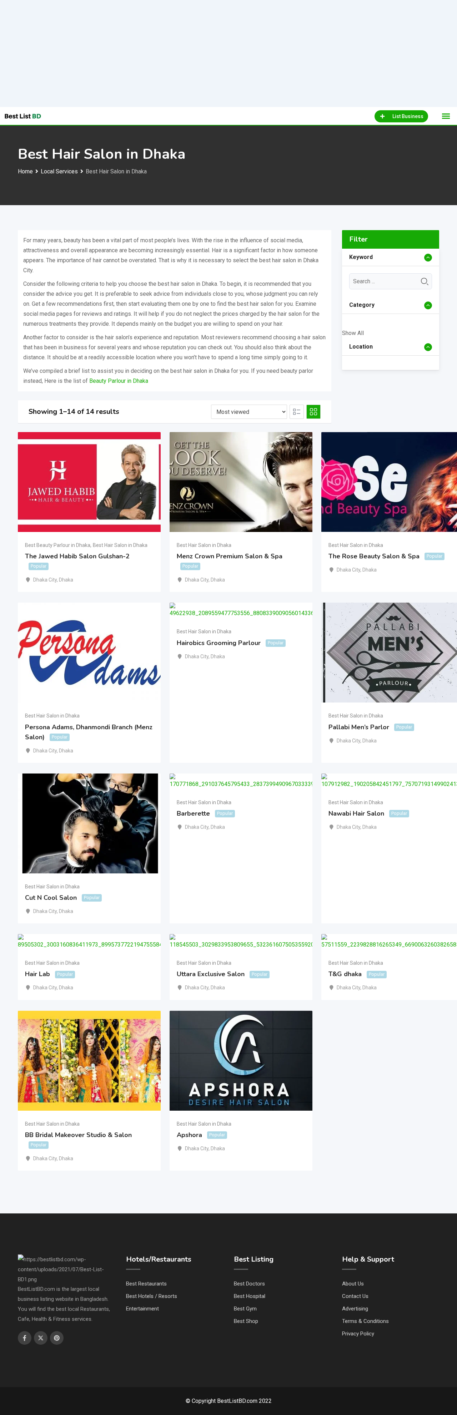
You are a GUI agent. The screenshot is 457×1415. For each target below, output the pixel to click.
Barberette (193, 813)
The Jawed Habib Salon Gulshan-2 (77, 556)
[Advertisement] (228, 53)
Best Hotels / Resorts (151, 1296)
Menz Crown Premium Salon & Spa (229, 556)
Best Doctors (249, 1283)
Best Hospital (249, 1296)
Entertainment (142, 1308)
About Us (353, 1283)
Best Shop (246, 1321)
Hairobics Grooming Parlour (219, 643)
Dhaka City (45, 580)
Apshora (189, 1135)
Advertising (355, 1308)
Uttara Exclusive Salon (211, 974)
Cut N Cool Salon (51, 897)
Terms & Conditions (365, 1321)
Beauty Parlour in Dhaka (118, 380)
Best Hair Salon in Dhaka (120, 545)
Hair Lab (37, 974)
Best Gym (245, 1308)
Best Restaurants (146, 1283)
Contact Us (355, 1296)
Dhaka (66, 580)
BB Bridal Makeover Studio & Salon (78, 1135)
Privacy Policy (358, 1333)
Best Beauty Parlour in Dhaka (57, 545)
